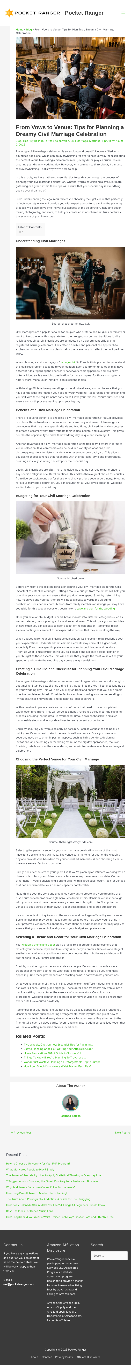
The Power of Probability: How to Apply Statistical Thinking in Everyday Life (53, 1175)
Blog (29, 29)
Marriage (94, 140)
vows (111, 140)
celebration (62, 140)
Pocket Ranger (84, 13)
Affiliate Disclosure (88, 1357)
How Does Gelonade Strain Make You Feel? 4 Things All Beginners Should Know (55, 1205)
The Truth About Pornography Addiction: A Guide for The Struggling (48, 1199)
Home (19, 29)
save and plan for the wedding (96, 608)
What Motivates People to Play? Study (30, 1169)
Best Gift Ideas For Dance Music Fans (29, 1211)
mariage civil (68, 362)
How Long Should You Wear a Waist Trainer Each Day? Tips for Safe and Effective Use (60, 1217)
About (34, 1357)
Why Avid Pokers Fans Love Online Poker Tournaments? (41, 1187)
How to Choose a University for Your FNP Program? (38, 1163)
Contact (47, 1357)
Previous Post (21, 1132)
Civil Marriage (79, 140)
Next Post (123, 1132)
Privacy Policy (64, 1357)
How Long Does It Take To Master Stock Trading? (36, 1193)
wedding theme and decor (38, 944)
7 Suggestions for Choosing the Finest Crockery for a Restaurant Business (52, 1181)
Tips (25, 140)
